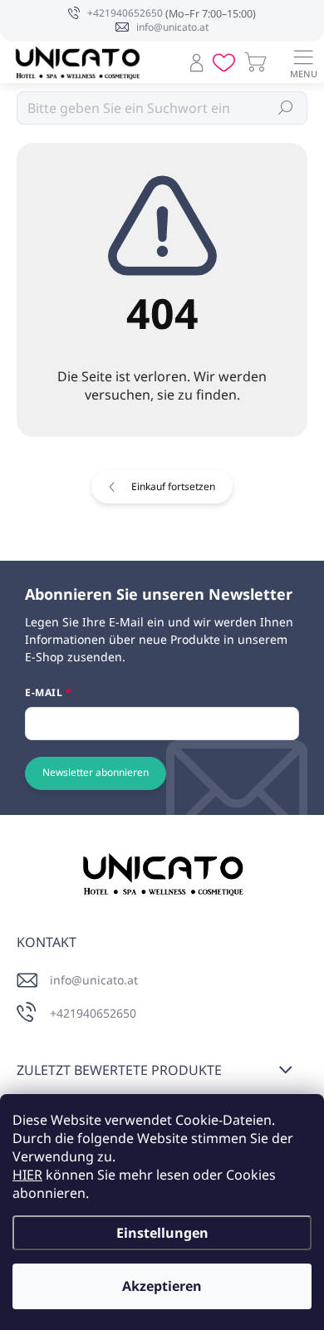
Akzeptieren (162, 1286)
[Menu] (303, 62)
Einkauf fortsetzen (173, 486)
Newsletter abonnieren (95, 772)
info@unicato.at (94, 980)
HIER (27, 1175)
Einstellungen (162, 1233)
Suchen (286, 108)
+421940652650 (93, 1013)
